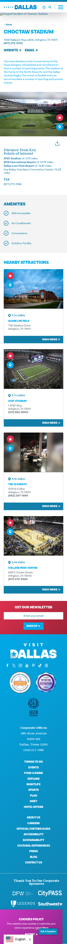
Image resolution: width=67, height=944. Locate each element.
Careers (33, 823)
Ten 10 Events (17, 484)
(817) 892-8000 (18, 412)
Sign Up (31, 626)
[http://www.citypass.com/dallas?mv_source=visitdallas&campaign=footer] (50, 893)
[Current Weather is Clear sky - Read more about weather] (44, 7)
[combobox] (18, 939)
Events (33, 767)
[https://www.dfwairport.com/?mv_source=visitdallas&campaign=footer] (23, 893)
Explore (34, 779)
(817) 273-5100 (13, 43)
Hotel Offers (33, 807)
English (20, 939)
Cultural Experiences (33, 845)
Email (30, 50)
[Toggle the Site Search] (52, 7)
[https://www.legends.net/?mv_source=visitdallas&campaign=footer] (23, 904)
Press (33, 851)
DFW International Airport (20, 162)
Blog (33, 857)
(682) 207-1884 (18, 495)
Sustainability (33, 840)
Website (11, 50)
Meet (33, 801)
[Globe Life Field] (33, 289)
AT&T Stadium (12, 158)
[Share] (57, 143)
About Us (33, 817)
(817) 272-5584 (18, 579)
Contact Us (33, 862)
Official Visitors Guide (33, 829)
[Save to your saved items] (59, 117)
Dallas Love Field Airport (19, 165)
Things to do (33, 762)
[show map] (59, 126)
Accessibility (34, 834)
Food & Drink (33, 773)
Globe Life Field (18, 321)
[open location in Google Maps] (33, 13)
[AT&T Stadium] (33, 369)
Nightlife (33, 784)
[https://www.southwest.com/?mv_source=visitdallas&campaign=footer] (50, 904)
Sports (33, 790)
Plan (33, 795)
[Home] (20, 7)
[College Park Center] (33, 536)
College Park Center (22, 568)
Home (9, 24)
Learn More (41, 927)
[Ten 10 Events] (33, 452)
